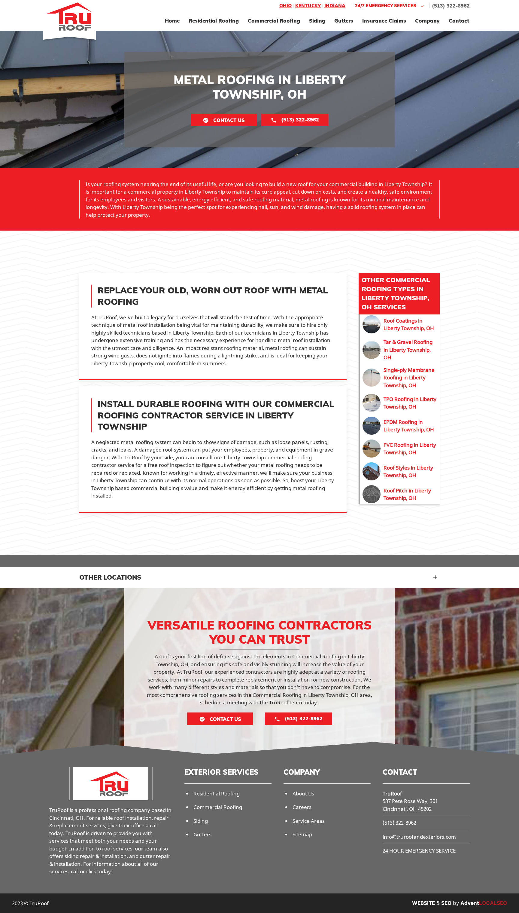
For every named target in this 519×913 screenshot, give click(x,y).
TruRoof (392, 793)
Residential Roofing (214, 20)
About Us (303, 793)
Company (427, 20)
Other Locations (110, 577)
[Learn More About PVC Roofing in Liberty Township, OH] (400, 448)
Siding (317, 20)
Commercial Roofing (274, 20)
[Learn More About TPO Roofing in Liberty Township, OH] (400, 403)
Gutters (343, 20)
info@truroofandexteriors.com (419, 836)
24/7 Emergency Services (385, 5)
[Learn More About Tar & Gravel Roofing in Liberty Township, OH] (400, 349)
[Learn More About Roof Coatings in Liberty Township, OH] (400, 324)
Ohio (285, 5)
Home (172, 20)
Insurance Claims (384, 20)
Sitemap (302, 834)
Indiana (334, 5)
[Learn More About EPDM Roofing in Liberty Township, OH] (400, 426)
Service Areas (309, 820)
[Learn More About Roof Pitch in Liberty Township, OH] (400, 494)
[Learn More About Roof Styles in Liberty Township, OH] (400, 471)
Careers (302, 807)
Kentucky (308, 5)
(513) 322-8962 (451, 6)
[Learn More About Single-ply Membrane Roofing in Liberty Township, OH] (400, 377)
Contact (459, 20)
